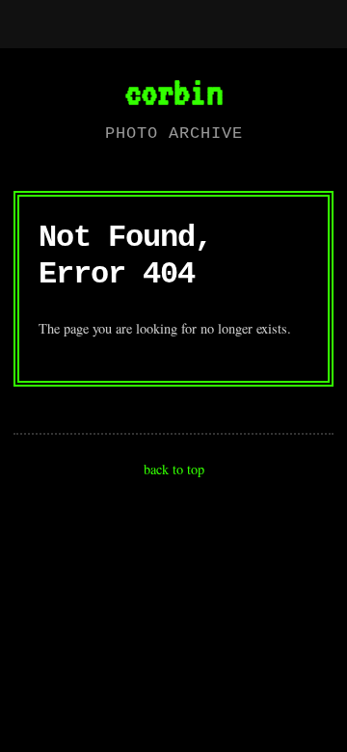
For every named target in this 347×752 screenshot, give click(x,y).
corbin (173, 91)
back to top (174, 469)
